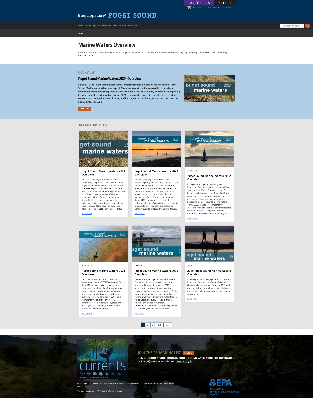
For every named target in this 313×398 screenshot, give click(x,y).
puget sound (199, 2)
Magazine (106, 25)
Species (96, 25)
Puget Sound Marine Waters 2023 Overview (156, 172)
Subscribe (132, 25)
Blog (115, 25)
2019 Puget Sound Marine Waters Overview (209, 272)
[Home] (118, 15)
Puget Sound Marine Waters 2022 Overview (209, 177)
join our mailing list (184, 361)
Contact (80, 391)
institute (224, 2)
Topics (88, 25)
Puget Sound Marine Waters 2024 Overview (109, 78)
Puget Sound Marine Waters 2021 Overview (103, 272)
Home (80, 25)
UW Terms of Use (115, 391)
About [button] (122, 25)
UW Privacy (101, 391)
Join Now (188, 353)
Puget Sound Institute (138, 383)
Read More (84, 108)
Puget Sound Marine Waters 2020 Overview (156, 272)
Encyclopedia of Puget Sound (100, 383)
